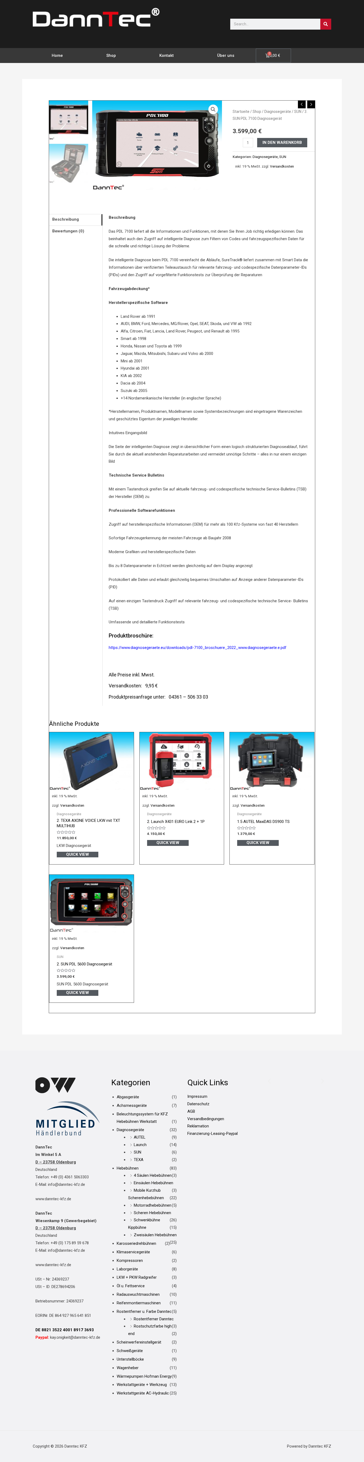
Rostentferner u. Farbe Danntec (144, 1311)
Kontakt (166, 55)
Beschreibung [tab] (65, 219)
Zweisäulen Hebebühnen (155, 1235)
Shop (111, 55)
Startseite (241, 111)
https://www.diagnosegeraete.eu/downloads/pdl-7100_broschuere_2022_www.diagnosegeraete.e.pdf (197, 647)
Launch (140, 1144)
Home (57, 55)
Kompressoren (130, 1260)
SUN (297, 111)
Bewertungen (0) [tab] (68, 231)
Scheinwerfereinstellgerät (139, 1342)
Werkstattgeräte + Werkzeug (142, 1384)
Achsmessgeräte (132, 1105)
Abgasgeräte (128, 1097)
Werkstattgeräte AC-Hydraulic (143, 1393)
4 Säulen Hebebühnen (153, 1175)
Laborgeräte (127, 1269)
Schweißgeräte (130, 1350)
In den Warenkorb (282, 142)
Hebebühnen (128, 1168)
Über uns (225, 55)
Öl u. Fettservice (131, 1285)
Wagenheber (128, 1367)
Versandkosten (282, 166)
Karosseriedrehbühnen (136, 1243)
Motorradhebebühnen (152, 1205)
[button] (213, 109)
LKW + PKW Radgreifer (137, 1277)
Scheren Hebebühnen (152, 1212)
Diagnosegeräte (277, 111)
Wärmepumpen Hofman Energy (144, 1376)
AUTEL (139, 1137)
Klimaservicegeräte (133, 1252)
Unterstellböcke (130, 1359)
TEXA (138, 1159)
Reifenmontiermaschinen (139, 1303)
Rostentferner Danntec (154, 1319)
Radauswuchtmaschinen (138, 1294)
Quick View (77, 854)
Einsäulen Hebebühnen (153, 1182)
